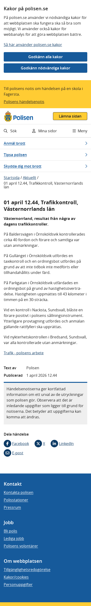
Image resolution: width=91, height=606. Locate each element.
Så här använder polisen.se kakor (33, 44)
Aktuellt (29, 177)
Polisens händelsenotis (24, 101)
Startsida (12, 177)
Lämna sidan (70, 116)
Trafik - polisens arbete (24, 352)
